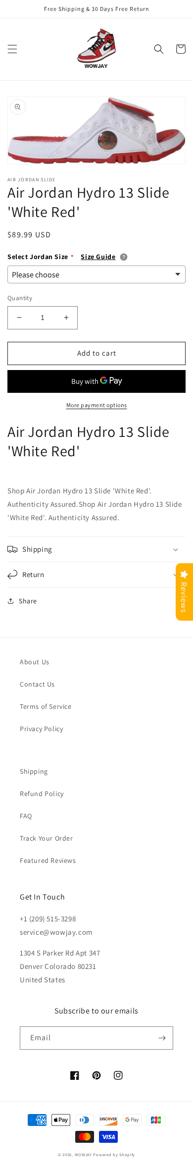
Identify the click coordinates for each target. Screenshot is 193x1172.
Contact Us (37, 684)
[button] (12, 49)
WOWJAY (83, 1154)
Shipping (34, 771)
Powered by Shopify (114, 1154)
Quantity (19, 298)
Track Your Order (46, 838)
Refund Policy (42, 793)
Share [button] (28, 600)
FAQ (26, 815)
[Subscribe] (162, 1038)
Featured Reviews (48, 860)
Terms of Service (46, 706)
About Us (34, 661)
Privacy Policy (41, 728)
